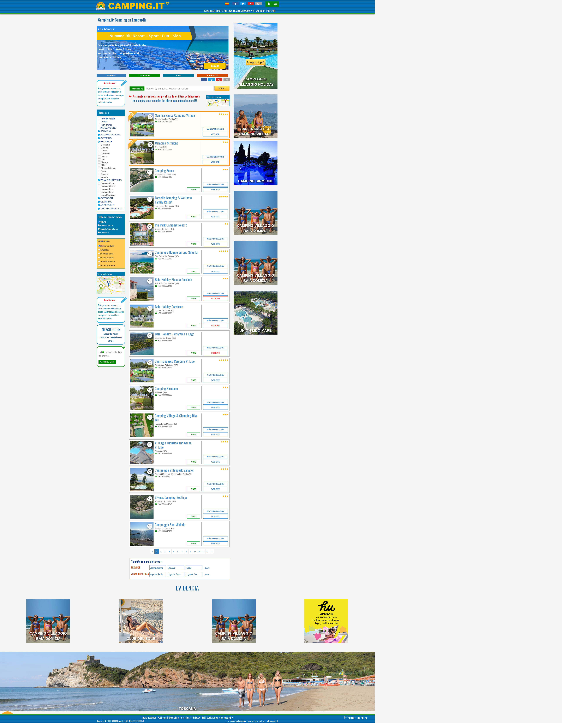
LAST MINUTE (216, 10)
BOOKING (215, 299)
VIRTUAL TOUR (258, 10)
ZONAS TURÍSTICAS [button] (111, 180)
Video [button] (178, 75)
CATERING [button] (106, 138)
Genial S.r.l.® (122, 720)
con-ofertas (107, 125)
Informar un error (355, 717)
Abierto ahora (106, 225)
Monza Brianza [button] (156, 568)
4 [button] (169, 551)
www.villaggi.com (239, 720)
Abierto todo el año (109, 229)
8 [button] (186, 551)
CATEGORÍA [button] (106, 198)
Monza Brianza (108, 168)
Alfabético (104, 250)
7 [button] (182, 551)
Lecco (104, 156)
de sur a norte (106, 257)
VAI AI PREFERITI (107, 362)
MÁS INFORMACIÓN (215, 129)
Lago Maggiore (108, 195)
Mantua (104, 162)
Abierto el (104, 232)
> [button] (211, 551)
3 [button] (165, 551)
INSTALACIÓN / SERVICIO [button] (108, 130)
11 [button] (199, 551)
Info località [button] (213, 75)
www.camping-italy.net (256, 720)
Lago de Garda (108, 186)
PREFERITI (271, 10)
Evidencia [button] (111, 75)
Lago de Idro (107, 189)
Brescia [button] (171, 568)
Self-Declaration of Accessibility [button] (217, 717)
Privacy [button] (196, 717)
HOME (206, 10)
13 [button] (207, 551)
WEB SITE (215, 134)
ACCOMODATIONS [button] (110, 134)
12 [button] (203, 551)
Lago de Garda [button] (156, 574)
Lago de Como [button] (174, 574)
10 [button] (195, 551)
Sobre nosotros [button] (148, 717)
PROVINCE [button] (106, 141)
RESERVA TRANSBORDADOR (237, 10)
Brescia (104, 147)
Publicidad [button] (163, 717)
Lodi (103, 159)
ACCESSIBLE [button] (107, 205)
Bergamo (105, 144)
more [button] (207, 568)
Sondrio (104, 174)
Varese (104, 177)
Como (104, 150)
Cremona (105, 153)
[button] (235, 3)
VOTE (193, 190)
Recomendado (107, 246)
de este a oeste (107, 261)
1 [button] (156, 551)
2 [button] (160, 551)
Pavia (103, 171)
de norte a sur (106, 253)
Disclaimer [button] (174, 717)
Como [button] (188, 568)
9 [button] (190, 551)
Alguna (103, 222)
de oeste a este (107, 265)
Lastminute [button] (144, 75)
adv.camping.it (272, 720)
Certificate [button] (186, 717)
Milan (103, 165)
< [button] (152, 551)
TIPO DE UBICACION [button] (111, 208)
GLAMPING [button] (106, 201)
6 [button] (177, 551)
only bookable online (108, 120)
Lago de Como (108, 183)
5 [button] (173, 551)
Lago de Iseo (107, 192)
